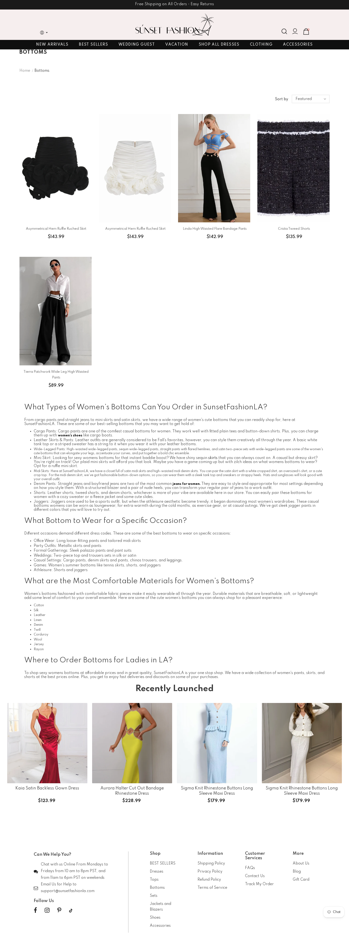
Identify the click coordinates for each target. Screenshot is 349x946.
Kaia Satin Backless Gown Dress (47, 788)
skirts (212, 458)
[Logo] (174, 25)
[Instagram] (47, 910)
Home (24, 71)
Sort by (281, 99)
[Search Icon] (284, 31)
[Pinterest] (59, 910)
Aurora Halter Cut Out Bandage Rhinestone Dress (132, 790)
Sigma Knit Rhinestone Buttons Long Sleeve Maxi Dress (217, 790)
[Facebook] (35, 910)
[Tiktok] (71, 910)
